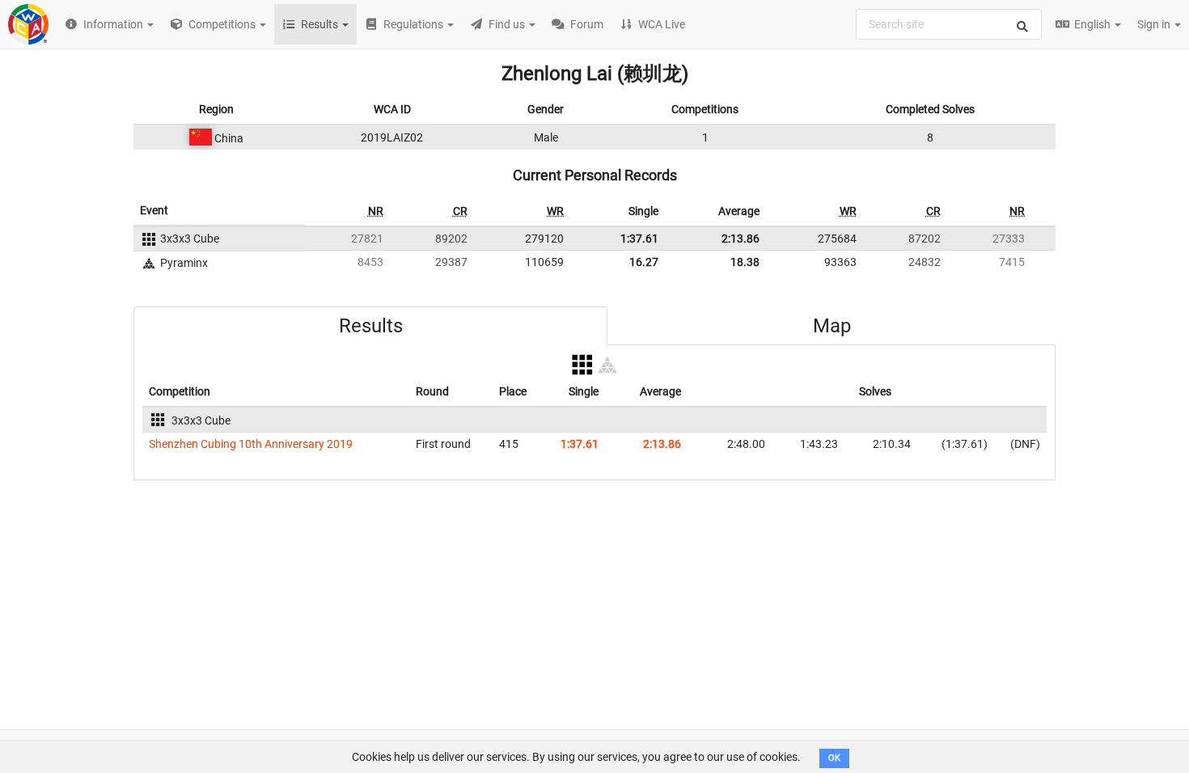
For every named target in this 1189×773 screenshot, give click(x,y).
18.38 (745, 262)
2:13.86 (740, 238)
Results (371, 326)
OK (834, 758)
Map (832, 326)
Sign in (1155, 24)
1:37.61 (639, 238)
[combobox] (949, 24)
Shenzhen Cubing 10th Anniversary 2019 (251, 443)
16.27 (643, 262)
